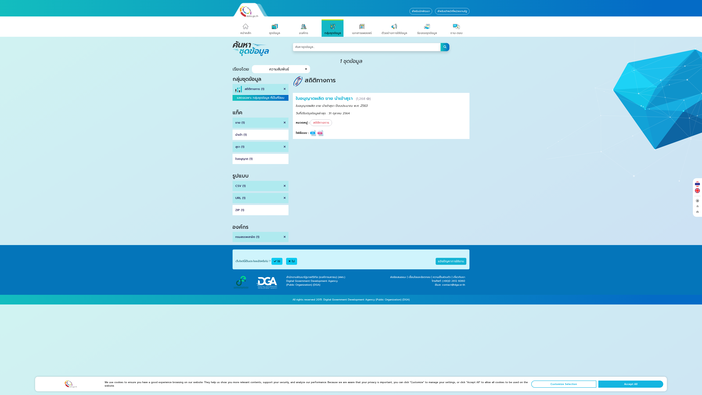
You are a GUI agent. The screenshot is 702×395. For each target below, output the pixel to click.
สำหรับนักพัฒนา (421, 11)
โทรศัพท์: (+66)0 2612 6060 (448, 281)
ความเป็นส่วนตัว (442, 277)
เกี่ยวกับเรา (459, 277)
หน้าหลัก (245, 33)
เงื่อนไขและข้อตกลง (420, 277)
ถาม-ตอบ (456, 33)
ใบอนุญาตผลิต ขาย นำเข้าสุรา (325, 98)
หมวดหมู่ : (302, 123)
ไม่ (293, 261)
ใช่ (278, 261)
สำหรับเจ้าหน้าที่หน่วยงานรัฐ (452, 11)
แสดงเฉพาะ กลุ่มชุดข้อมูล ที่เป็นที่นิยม (260, 98)
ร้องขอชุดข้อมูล (427, 33)
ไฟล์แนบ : (302, 133)
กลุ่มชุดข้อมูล (332, 33)
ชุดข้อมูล (274, 33)
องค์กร (303, 33)
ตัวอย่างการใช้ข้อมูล (394, 33)
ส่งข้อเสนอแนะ (398, 277)
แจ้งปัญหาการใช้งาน (451, 261)
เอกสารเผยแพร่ (362, 33)
